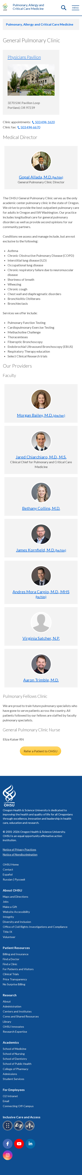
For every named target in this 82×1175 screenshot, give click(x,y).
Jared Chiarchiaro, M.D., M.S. (41, 456)
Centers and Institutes (17, 1011)
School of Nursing (14, 1053)
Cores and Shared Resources (21, 1016)
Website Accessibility (16, 911)
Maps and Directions (15, 896)
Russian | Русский (14, 879)
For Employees (14, 1090)
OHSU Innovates (13, 1026)
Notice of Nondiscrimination (20, 854)
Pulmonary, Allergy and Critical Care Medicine (28, 6)
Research (10, 995)
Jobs (6, 901)
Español (8, 874)
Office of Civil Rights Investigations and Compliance (35, 926)
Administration (12, 1006)
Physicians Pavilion (24, 57)
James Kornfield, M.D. (41, 549)
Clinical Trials (11, 974)
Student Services (13, 1079)
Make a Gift (10, 906)
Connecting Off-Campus (18, 1106)
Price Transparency (15, 979)
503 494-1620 (45, 122)
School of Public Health (17, 1063)
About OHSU (12, 890)
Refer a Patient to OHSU (40, 751)
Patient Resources (16, 948)
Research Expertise (15, 1031)
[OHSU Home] (6, 7)
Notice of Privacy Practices (19, 849)
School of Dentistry (15, 1058)
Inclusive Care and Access (21, 1117)
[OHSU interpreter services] (30, 1129)
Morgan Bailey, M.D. (41, 415)
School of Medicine (14, 1048)
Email (6, 1101)
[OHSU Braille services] (8, 1129)
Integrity (8, 916)
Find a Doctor (11, 959)
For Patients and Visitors (18, 969)
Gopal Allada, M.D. (41, 177)
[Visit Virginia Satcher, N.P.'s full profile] (41, 622)
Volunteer (9, 937)
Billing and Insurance (15, 954)
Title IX (7, 931)
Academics (11, 1042)
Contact (8, 869)
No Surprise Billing (14, 984)
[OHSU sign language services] (19, 1129)
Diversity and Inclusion (17, 921)
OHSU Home (11, 864)
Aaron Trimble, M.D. (41, 679)
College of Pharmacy (15, 1069)
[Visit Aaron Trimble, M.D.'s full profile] (41, 664)
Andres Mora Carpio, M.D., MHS (41, 594)
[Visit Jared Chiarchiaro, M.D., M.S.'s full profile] (41, 441)
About (7, 1001)
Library (7, 1021)
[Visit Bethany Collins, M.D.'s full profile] (41, 492)
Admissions (10, 1074)
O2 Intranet (10, 1096)
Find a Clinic (10, 964)
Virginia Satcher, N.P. (41, 638)
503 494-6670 (30, 127)
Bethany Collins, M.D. (41, 508)
